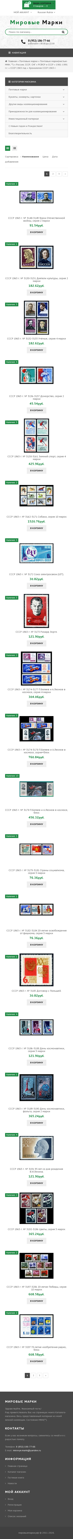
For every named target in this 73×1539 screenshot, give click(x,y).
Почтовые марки (18, 89)
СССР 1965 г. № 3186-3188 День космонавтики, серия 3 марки (36, 1050)
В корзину (36, 232)
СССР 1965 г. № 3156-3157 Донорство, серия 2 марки (36, 397)
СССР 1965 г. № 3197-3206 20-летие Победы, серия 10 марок (36, 1288)
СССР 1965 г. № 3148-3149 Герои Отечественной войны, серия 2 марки (36, 219)
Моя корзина (15, 1510)
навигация (18, 52)
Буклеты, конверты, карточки (25, 96)
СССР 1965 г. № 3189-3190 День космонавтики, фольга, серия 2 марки (36, 1110)
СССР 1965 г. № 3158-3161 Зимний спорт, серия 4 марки (36, 458)
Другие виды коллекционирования (28, 104)
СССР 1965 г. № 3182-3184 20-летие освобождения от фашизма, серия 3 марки (36, 932)
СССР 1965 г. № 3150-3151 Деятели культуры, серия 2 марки (36, 280)
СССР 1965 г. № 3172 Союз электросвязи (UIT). (36, 574)
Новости (12, 1483)
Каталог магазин (17, 1471)
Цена (45, 156)
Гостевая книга (16, 1477)
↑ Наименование (29, 156)
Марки (36, 22)
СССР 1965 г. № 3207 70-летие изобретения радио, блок (36, 1348)
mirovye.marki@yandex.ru (27, 1450)
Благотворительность (20, 133)
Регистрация (15, 1504)
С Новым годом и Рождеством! (25, 126)
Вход (10, 1499)
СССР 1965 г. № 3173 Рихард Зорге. (36, 631)
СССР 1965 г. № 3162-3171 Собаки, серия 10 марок (37, 516)
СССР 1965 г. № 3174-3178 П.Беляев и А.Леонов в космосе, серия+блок (37, 751)
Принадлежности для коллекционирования (33, 111)
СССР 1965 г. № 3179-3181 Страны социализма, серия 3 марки (37, 872)
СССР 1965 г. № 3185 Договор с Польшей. (36, 990)
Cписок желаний (17, 1516)
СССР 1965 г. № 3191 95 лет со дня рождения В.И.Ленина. (36, 1170)
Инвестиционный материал (24, 118)
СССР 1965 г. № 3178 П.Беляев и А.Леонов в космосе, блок (36, 811)
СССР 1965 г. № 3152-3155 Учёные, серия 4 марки (36, 338)
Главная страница (17, 1466)
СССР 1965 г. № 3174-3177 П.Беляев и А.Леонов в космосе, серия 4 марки (36, 691)
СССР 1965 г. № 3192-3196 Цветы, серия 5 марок (36, 1229)
